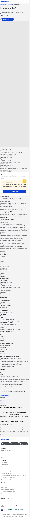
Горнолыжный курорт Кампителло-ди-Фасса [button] (12, 214)
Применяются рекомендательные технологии (12, 516)
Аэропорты (3, 217)
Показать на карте (5, 14)
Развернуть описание (7, 253)
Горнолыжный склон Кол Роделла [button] (9, 216)
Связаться (8, 399)
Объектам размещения (6, 485)
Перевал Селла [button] (4, 212)
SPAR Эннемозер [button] (4, 204)
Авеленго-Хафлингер (5, 404)
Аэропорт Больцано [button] (5, 219)
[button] (14, 30)
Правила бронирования (6, 473)
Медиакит (2, 399)
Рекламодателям (5, 493)
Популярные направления (7, 469)
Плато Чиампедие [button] (5, 211)
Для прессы (4, 457)
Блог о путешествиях (6, 466)
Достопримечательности (6, 200)
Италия (2, 402)
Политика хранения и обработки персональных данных (14, 514)
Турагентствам (4, 487)
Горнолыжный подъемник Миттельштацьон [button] (11, 203)
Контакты (3, 452)
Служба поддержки (5, 464)
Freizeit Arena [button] (3, 208)
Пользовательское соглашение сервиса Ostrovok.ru (13, 475)
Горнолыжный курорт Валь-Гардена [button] (9, 209)
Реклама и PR (4, 496)
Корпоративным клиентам (7, 489)
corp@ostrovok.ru (12, 393)
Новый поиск (17, 4)
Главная (2, 400)
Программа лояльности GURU (8, 477)
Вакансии (3, 455)
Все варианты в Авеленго (7, 4)
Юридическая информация (7, 471)
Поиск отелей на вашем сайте (8, 491)
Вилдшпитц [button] (3, 201)
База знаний (4, 462)
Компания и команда (6, 450)
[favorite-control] (1, 19)
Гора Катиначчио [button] (4, 206)
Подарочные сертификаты (7, 479)
